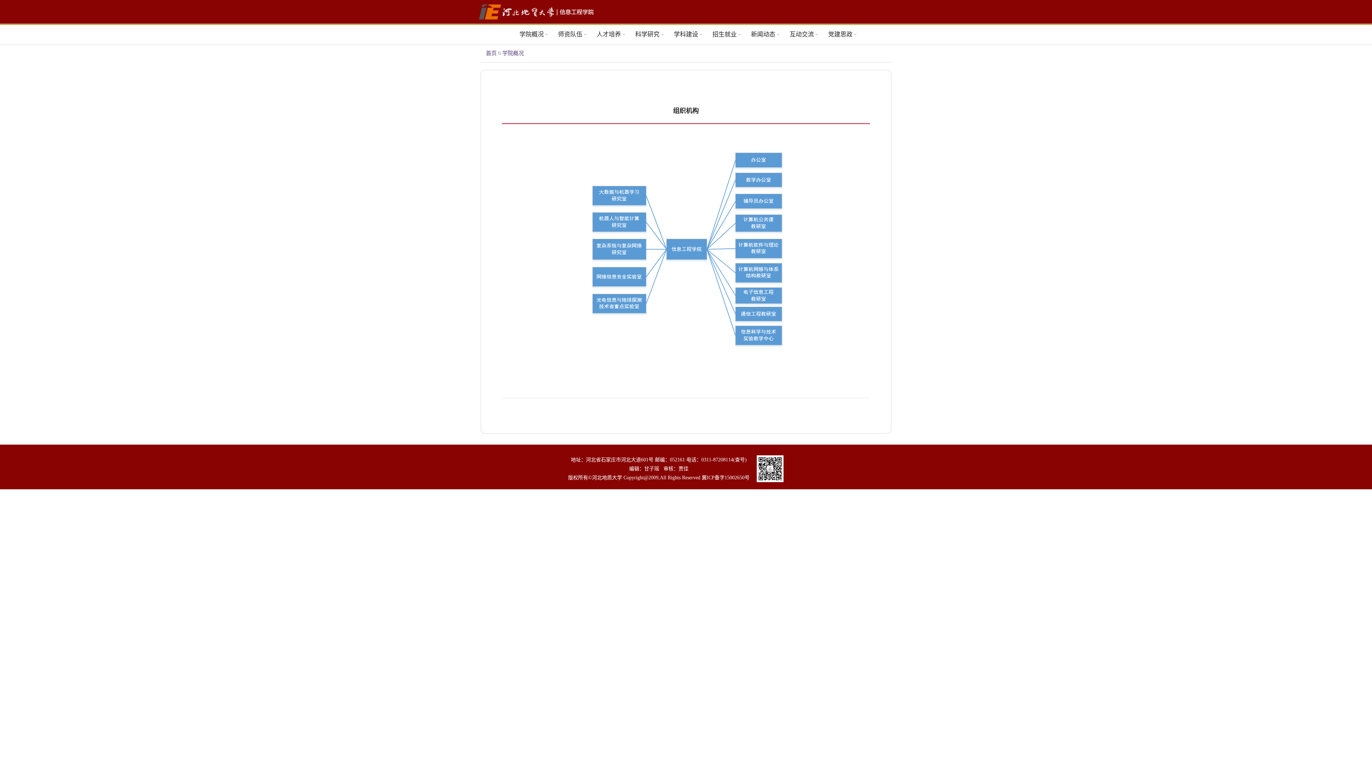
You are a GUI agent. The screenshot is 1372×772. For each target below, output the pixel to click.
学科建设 (686, 34)
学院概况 (532, 34)
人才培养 (609, 34)
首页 (491, 53)
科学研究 (647, 34)
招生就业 (724, 34)
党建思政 (840, 34)
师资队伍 (570, 34)
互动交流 (802, 34)
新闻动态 (763, 34)
